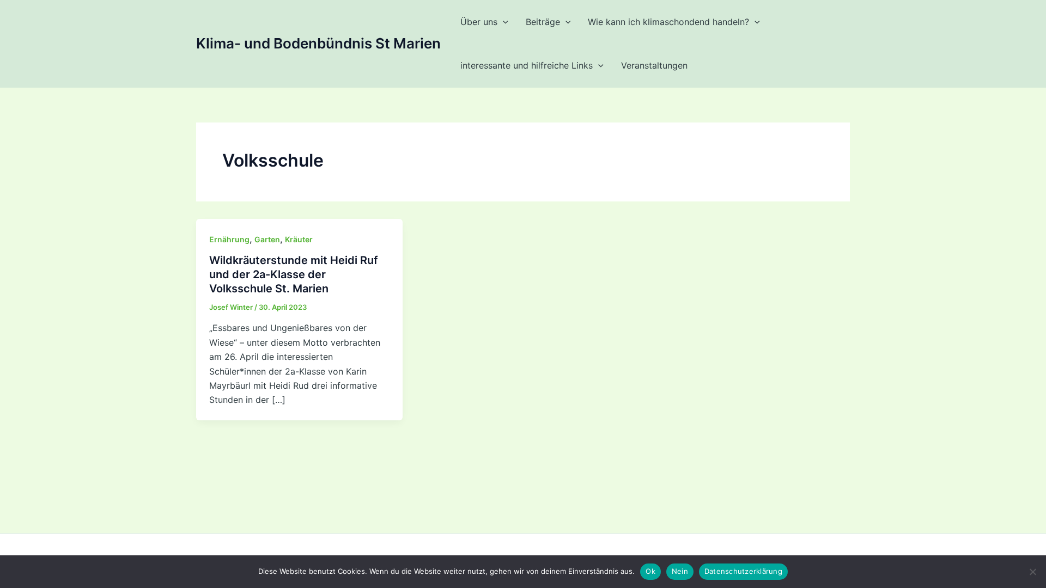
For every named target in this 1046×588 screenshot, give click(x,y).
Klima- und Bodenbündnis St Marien (318, 43)
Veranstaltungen (654, 65)
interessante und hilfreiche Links (526, 65)
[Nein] (1032, 571)
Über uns (478, 21)
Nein (680, 571)
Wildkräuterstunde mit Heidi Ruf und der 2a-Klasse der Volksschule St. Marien (293, 274)
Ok (650, 571)
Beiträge (543, 21)
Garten (267, 239)
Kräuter (299, 239)
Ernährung (229, 239)
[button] (502, 22)
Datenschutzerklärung (743, 571)
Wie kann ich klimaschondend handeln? (668, 21)
